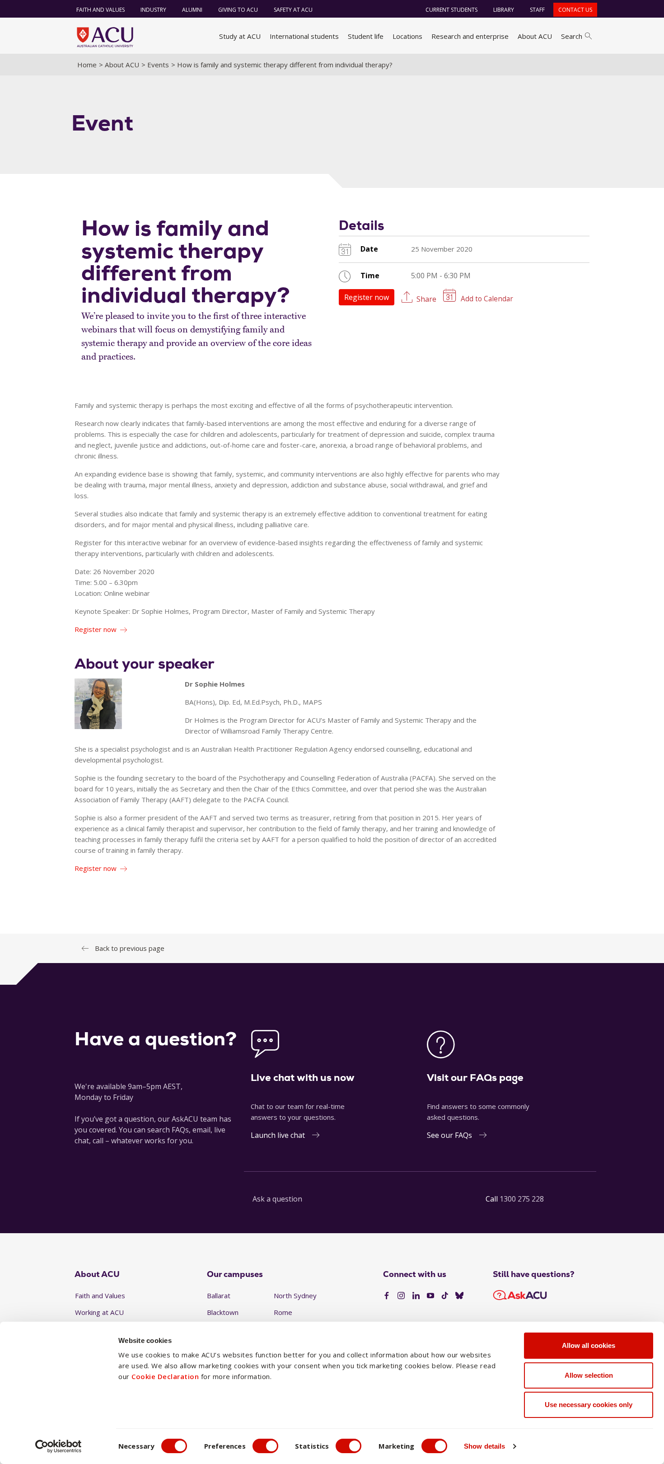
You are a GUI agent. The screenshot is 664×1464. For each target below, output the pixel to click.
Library (503, 10)
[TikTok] (445, 1296)
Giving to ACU (238, 10)
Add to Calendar (487, 299)
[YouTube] (430, 1296)
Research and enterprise (470, 36)
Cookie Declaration (165, 1376)
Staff (537, 10)
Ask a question (277, 1199)
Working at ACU (99, 1312)
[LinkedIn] (416, 1296)
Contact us (575, 10)
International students (304, 36)
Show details (484, 1446)
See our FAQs (449, 1135)
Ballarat (218, 1295)
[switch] (265, 1446)
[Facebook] (386, 1296)
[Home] (105, 37)
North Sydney (295, 1295)
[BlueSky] (459, 1296)
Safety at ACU (293, 10)
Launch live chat (278, 1135)
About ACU (535, 36)
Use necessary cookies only (588, 1404)
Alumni (192, 10)
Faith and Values (100, 10)
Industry (153, 10)
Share (426, 298)
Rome (283, 1312)
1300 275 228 (522, 1199)
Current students (451, 10)
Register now (366, 297)
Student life (365, 36)
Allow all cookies (588, 1345)
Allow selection (589, 1375)
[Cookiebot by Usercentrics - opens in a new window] (58, 1446)
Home (87, 64)
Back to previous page (129, 948)
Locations (407, 36)
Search (571, 36)
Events (158, 64)
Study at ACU (240, 36)
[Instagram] (401, 1296)
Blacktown (222, 1312)
